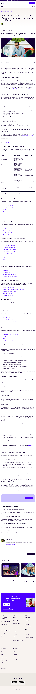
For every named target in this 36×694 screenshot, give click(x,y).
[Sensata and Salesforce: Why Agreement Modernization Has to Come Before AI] (11, 570)
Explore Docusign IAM (8, 608)
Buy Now (26, 3)
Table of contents (4, 62)
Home (2, 11)
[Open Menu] (1, 3)
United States (16, 675)
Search (15, 0)
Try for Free (32, 3)
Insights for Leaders (10, 11)
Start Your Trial (29, 498)
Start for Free (6, 604)
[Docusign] (6, 3)
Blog (5, 11)
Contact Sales (20, 3)
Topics (33, 6)
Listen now (5, 30)
